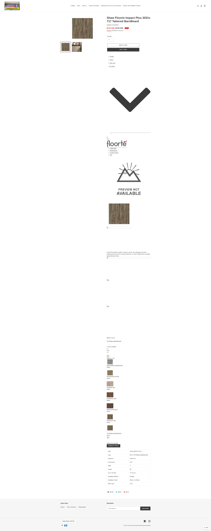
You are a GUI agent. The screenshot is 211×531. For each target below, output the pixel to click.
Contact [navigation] (112, 56)
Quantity (109, 36)
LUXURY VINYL (114, 152)
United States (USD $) (68, 521)
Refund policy (82, 507)
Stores (111, 59)
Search (62, 507)
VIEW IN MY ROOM (112, 443)
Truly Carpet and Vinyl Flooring (134, 525)
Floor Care (112, 63)
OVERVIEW (113, 148)
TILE (111, 155)
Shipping (109, 30)
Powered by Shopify (145, 525)
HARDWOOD (113, 150)
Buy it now (123, 49)
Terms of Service (71, 507)
